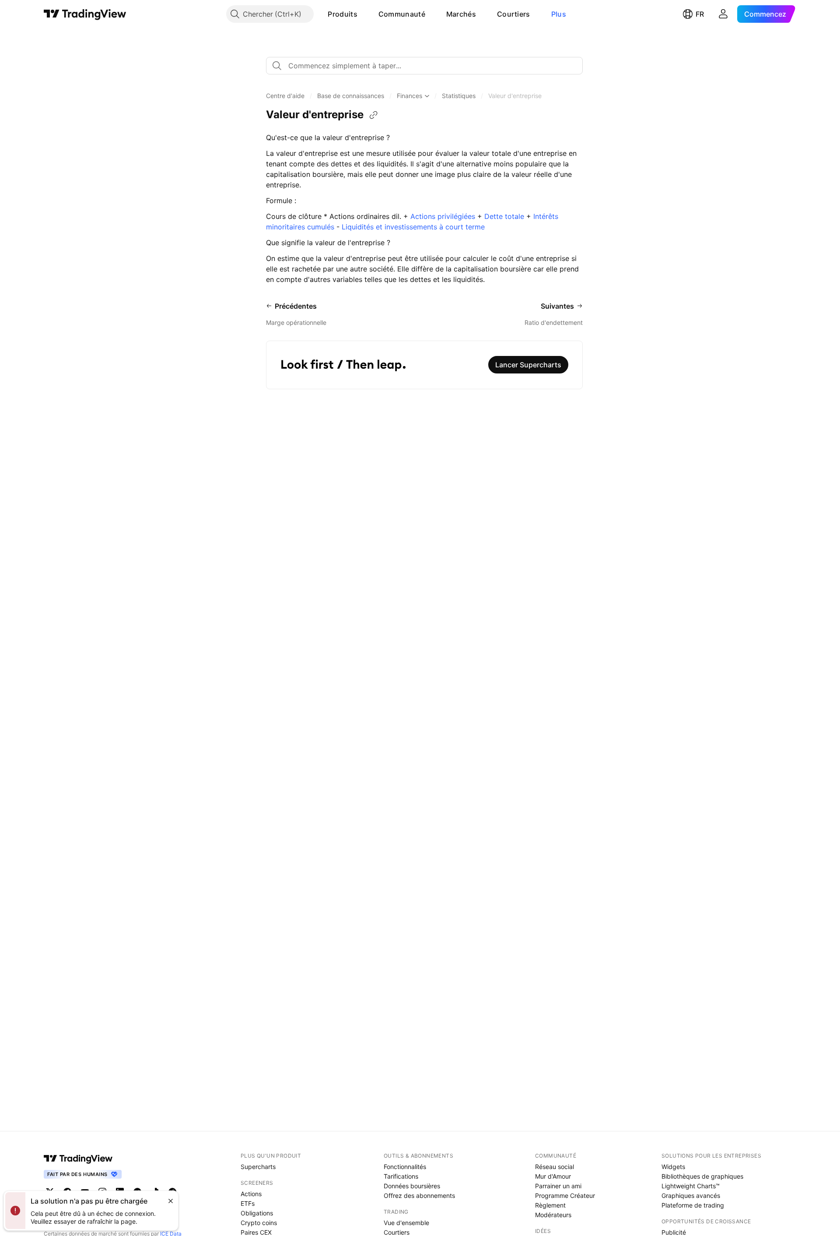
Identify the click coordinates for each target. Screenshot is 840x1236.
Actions (251, 1193)
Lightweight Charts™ (691, 1186)
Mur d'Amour (553, 1176)
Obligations (257, 1213)
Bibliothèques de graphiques (702, 1176)
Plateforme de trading (693, 1205)
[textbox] (427, 65)
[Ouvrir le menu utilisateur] (723, 14)
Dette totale (504, 216)
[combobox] (424, 65)
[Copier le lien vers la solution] (373, 115)
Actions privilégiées (442, 216)
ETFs (248, 1203)
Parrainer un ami (558, 1186)
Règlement (550, 1205)
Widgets (673, 1166)
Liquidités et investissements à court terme (413, 226)
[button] (364, 14)
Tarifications (401, 1176)
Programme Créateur (565, 1195)
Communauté (401, 14)
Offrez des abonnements (419, 1195)
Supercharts (258, 1166)
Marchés (461, 14)
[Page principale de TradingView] (85, 14)
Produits (342, 14)
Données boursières (412, 1186)
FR (700, 14)
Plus (558, 14)
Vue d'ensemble (406, 1222)
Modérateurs (553, 1214)
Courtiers (513, 14)
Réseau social (554, 1166)
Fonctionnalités (405, 1166)
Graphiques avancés (691, 1195)
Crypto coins (259, 1222)
